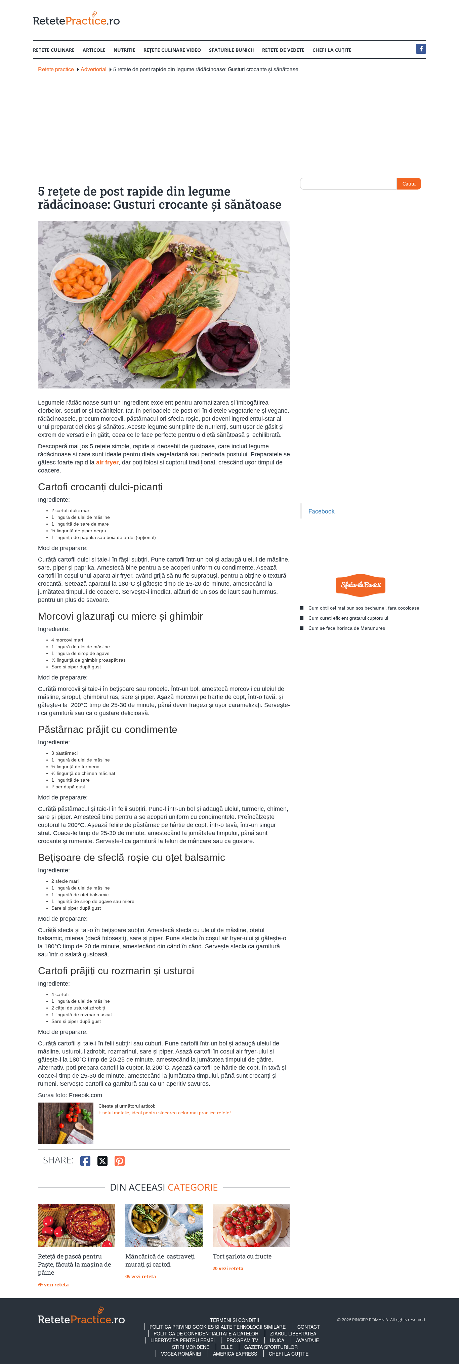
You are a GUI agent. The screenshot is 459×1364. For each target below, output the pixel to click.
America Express (235, 1353)
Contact (308, 1326)
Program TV (242, 1340)
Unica (277, 1340)
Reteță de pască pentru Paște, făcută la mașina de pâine (74, 1264)
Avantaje (307, 1340)
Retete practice (56, 69)
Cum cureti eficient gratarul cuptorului (348, 618)
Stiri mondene (190, 1347)
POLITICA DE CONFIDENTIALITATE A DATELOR (206, 1333)
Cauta (409, 183)
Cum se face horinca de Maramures (346, 628)
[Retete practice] (76, 17)
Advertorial (94, 69)
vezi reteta (56, 1284)
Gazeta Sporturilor (271, 1347)
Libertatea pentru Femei (183, 1340)
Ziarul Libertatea (293, 1333)
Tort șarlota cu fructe (242, 1256)
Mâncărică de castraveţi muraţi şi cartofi (160, 1260)
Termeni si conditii (234, 1320)
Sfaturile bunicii (231, 50)
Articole (94, 50)
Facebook (321, 511)
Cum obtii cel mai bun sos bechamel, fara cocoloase (363, 608)
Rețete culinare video (172, 50)
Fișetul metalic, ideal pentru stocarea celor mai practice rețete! (164, 1112)
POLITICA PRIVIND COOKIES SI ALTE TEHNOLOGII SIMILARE (218, 1326)
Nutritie (124, 50)
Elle (227, 1347)
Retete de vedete (283, 50)
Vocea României (181, 1353)
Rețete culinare (54, 50)
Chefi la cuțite (331, 50)
